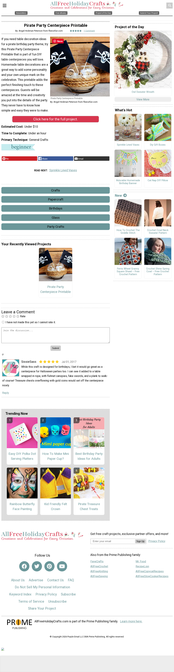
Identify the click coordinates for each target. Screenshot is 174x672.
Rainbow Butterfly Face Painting (22, 506)
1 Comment (89, 30)
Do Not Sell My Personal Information (42, 587)
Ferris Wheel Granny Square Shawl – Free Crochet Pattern (128, 271)
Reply (5, 392)
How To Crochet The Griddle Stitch (128, 232)
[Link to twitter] (37, 566)
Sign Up (140, 541)
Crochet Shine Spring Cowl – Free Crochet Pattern (157, 271)
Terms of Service (31, 601)
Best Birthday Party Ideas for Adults (89, 456)
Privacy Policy (46, 594)
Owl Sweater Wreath (143, 92)
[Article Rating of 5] (76, 30)
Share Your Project (42, 608)
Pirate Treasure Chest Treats (89, 506)
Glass (56, 218)
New (118, 195)
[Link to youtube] (62, 566)
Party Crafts (55, 227)
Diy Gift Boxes (158, 145)
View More (142, 99)
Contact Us (55, 580)
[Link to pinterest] (49, 566)
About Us (18, 580)
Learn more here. (131, 621)
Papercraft (55, 199)
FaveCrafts (96, 561)
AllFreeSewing (99, 576)
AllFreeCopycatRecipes (150, 571)
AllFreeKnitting (99, 571)
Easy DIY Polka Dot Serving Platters (22, 456)
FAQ (71, 580)
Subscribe (68, 594)
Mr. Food (141, 561)
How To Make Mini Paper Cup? (55, 456)
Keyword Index (20, 594)
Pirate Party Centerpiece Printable (55, 289)
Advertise (36, 580)
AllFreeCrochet (99, 566)
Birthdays (55, 208)
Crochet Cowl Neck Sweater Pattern (157, 232)
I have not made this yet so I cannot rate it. (30, 322)
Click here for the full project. (55, 119)
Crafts (55, 190)
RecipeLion (142, 566)
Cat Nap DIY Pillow (158, 180)
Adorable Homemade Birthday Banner (128, 182)
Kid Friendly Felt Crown (55, 506)
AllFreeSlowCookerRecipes (152, 576)
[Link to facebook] (24, 566)
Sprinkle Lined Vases (63, 170)
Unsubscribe (57, 601)
